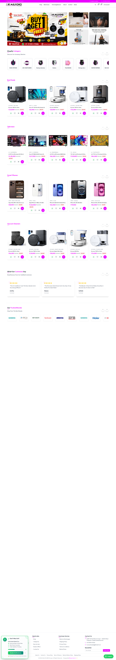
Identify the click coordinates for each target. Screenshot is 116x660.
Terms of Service (57, 655)
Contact (70, 4)
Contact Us (36, 649)
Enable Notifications (15, 653)
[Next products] (107, 80)
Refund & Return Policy (68, 655)
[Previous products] (103, 80)
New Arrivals (36, 644)
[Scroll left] (103, 53)
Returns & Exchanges (65, 639)
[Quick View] (18, 113)
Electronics (46, 4)
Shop (40, 4)
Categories (36, 641)
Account (107, 4)
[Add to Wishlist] (14, 113)
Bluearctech (72, 658)
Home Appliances (56, 4)
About (65, 4)
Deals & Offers (37, 646)
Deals (75, 4)
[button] (35, 44)
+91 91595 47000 (91, 642)
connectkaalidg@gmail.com (94, 645)
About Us (37, 655)
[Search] (95, 5)
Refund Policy (63, 649)
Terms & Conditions (64, 646)
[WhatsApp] (11, 113)
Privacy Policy (63, 644)
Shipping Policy (63, 641)
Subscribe (106, 650)
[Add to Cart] (22, 113)
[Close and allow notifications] (25, 653)
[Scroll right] (107, 53)
